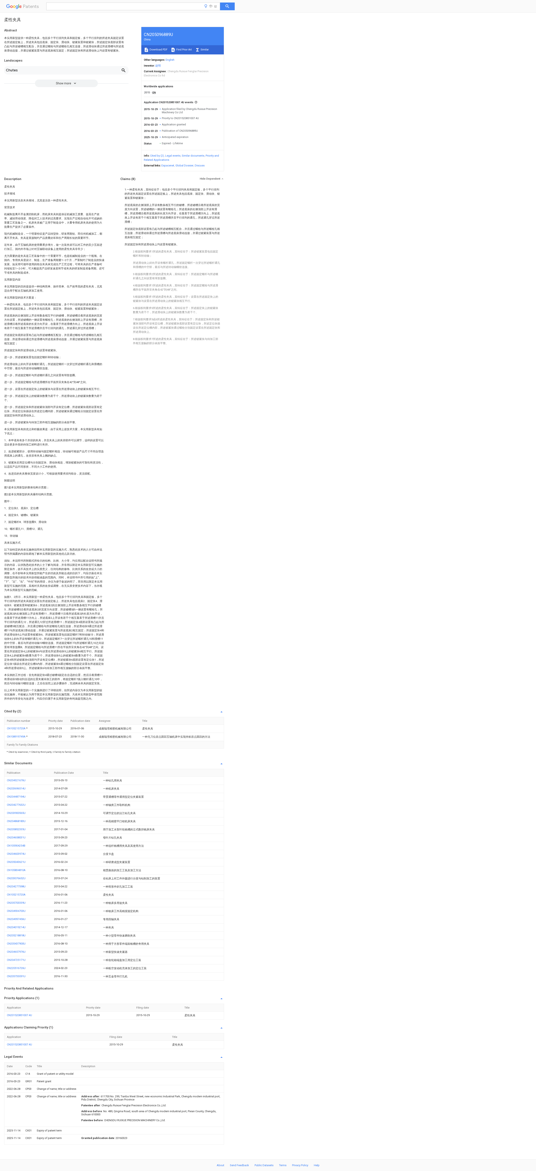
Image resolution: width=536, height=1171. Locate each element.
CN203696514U (16, 788)
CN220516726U (16, 968)
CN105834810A (16, 870)
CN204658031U (16, 837)
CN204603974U (16, 853)
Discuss (200, 165)
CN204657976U (16, 951)
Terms (282, 1165)
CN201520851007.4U (19, 1015)
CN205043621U (16, 861)
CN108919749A (16, 736)
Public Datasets (264, 1165)
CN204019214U (16, 927)
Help (317, 1165)
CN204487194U (16, 796)
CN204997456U (16, 919)
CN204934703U (16, 910)
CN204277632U (16, 804)
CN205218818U (16, 935)
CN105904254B (16, 845)
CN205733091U (16, 976)
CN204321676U (16, 780)
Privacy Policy (300, 1165)
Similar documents (193, 155)
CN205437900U (16, 943)
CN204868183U (16, 821)
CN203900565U (16, 813)
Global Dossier (184, 165)
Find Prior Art (184, 49)
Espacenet (167, 165)
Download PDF (158, 49)
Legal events (172, 155)
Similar (204, 49)
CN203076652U (16, 878)
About (220, 1165)
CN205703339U (16, 902)
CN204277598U (16, 886)
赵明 (158, 65)
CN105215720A (16, 728)
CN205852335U (16, 829)
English (170, 59)
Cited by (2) (157, 155)
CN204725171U (16, 959)
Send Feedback (239, 1165)
